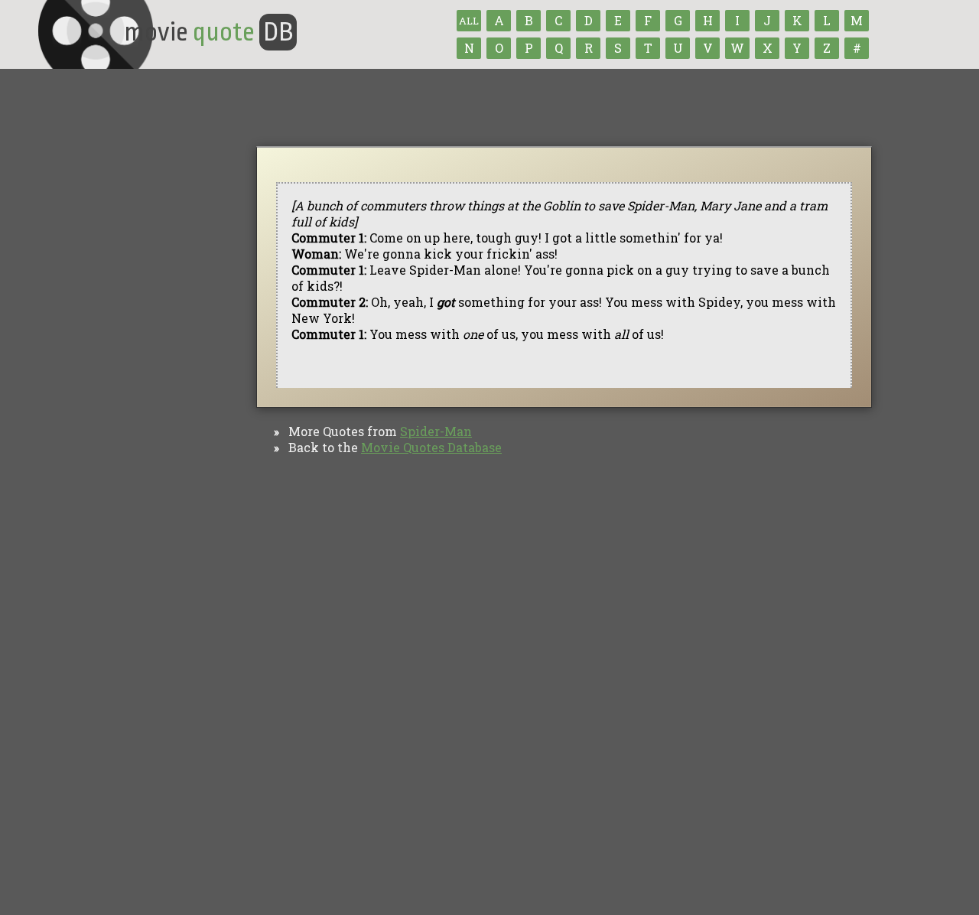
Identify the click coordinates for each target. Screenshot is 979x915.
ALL (469, 21)
